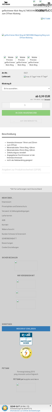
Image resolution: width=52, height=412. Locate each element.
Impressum (6, 202)
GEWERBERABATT (9, 239)
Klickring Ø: (7, 84)
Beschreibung (9, 134)
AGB (3, 220)
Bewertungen (7, 243)
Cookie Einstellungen (10, 247)
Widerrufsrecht (8, 229)
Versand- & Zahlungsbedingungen (15, 211)
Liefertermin (7, 216)
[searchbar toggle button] (36, 3)
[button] (5, 105)
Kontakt (5, 225)
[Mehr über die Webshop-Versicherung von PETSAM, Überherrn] (26, 339)
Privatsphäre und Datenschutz (14, 206)
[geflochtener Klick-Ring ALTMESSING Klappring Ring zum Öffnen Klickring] (26, 36)
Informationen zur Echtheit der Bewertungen (25, 411)
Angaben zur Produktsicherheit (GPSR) (21, 169)
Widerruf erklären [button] (26, 329)
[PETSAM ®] (5, 3)
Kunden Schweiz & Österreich (14, 234)
